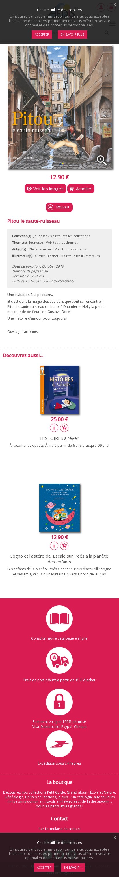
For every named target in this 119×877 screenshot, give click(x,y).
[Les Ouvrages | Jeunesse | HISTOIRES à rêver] (59, 412)
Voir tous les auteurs (71, 249)
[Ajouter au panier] (64, 427)
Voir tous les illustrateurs (80, 256)
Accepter (44, 868)
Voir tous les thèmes (62, 242)
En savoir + (73, 868)
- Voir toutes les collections (69, 236)
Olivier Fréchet (40, 249)
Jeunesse (40, 236)
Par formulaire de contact (60, 828)
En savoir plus (72, 34)
